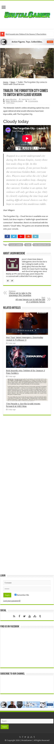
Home (5, 82)
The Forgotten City (42, 245)
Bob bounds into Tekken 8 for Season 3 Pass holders (26, 34)
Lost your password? (12, 601)
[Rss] (14, 616)
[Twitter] (24, 616)
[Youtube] (29, 616)
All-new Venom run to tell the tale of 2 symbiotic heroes (30, 300)
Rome (28, 245)
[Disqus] (27, 459)
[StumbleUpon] (35, 616)
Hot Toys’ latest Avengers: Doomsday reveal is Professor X (24, 338)
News (13, 82)
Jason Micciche (11, 99)
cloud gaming (16, 245)
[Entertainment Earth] (27, 42)
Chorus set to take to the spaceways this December (20, 293)
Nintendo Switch (17, 101)
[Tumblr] (40, 616)
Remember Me (22, 595)
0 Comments (33, 101)
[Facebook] (19, 616)
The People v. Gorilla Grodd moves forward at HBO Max (23, 405)
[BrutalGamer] (27, 14)
